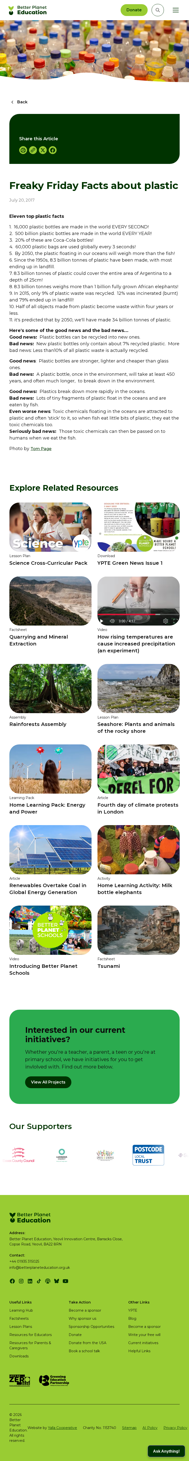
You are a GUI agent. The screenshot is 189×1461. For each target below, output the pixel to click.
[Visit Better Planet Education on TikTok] (39, 1281)
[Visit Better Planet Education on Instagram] (21, 1281)
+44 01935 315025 (24, 1261)
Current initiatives (143, 1343)
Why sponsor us (82, 1318)
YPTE (132, 1310)
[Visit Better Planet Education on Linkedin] (30, 1281)
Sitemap (129, 1428)
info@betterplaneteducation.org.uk (39, 1267)
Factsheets (19, 1318)
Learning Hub (21, 1310)
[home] (28, 10)
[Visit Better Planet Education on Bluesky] (57, 1281)
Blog (132, 1318)
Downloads (19, 1356)
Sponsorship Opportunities (91, 1326)
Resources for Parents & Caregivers (30, 1345)
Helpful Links (139, 1351)
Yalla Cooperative (62, 1428)
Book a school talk (84, 1351)
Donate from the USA (87, 1343)
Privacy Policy (175, 1428)
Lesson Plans (20, 1326)
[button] (175, 10)
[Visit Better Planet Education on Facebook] (12, 1281)
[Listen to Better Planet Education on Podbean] (48, 1281)
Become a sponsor (85, 1310)
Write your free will (144, 1335)
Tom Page (41, 448)
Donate (134, 10)
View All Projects (48, 1082)
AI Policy (150, 1428)
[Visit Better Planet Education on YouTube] (65, 1281)
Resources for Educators (30, 1335)
